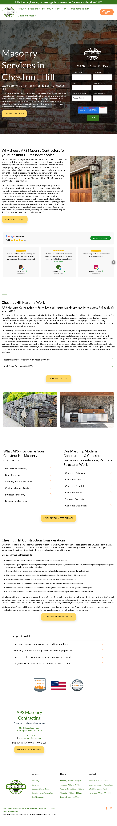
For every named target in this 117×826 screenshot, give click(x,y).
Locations (33, 8)
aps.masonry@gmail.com (30, 738)
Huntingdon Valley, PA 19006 (29, 730)
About (21, 8)
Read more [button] (58, 261)
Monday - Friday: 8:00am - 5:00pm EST (29, 742)
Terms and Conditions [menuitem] (46, 808)
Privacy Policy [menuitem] (18, 808)
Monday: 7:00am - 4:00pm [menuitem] (70, 781)
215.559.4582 (30, 735)
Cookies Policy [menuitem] (31, 808)
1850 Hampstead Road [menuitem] (98, 789)
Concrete (60, 8)
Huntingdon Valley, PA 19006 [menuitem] (100, 793)
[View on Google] (21, 267)
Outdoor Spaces (26, 15)
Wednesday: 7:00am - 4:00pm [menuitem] (72, 789)
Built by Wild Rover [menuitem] (11, 811)
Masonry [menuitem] (35, 781)
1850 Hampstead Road (29, 728)
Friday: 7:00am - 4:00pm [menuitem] (69, 797)
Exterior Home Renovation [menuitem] (42, 793)
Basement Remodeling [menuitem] (40, 789)
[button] (3, 262)
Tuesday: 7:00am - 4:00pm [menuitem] (70, 785)
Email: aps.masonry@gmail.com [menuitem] (101, 785)
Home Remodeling (78, 8)
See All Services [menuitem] (38, 797)
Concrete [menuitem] (35, 785)
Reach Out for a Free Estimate (58, 518)
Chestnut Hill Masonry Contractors (29, 723)
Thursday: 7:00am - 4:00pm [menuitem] (71, 793)
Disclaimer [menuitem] (7, 808)
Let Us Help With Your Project (59, 617)
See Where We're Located (29, 750)
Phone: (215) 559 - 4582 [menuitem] (98, 781)
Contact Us (107, 12)
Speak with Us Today (15, 219)
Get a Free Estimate (14, 114)
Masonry (46, 8)
